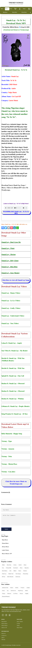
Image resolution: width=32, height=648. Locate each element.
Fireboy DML (8, 567)
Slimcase (9, 593)
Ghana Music (14, 12)
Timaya (3, 593)
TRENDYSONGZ (16, 3)
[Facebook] (2, 615)
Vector (3, 590)
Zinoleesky (18, 576)
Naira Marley (4, 570)
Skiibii (26, 590)
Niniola (16, 587)
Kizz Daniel (15, 567)
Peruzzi (21, 593)
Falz (3, 567)
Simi (10, 570)
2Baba (3, 564)
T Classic (22, 587)
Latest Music (13, 100)
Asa (8, 590)
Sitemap (3, 639)
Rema (21, 567)
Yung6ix (26, 593)
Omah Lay (15, 76)
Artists (18, 625)
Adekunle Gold (5, 587)
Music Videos (20, 621)
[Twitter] (6, 615)
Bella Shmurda (10, 576)
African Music (24, 12)
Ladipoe (28, 587)
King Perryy (20, 590)
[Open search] (30, 12)
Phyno (20, 570)
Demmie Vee (13, 590)
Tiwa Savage (18, 573)
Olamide (25, 570)
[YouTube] (9, 615)
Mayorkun (27, 567)
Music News (19, 627)
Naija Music (5, 12)
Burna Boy (9, 564)
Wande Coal (11, 573)
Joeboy (14, 564)
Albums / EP (4, 627)
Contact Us (3, 635)
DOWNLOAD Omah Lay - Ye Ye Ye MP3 (17, 212)
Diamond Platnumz (6, 596)
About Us (3, 633)
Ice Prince (15, 593)
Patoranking (25, 573)
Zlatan (25, 564)
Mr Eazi (3, 576)
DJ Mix (18, 623)
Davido (20, 564)
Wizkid (15, 570)
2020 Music (13, 84)
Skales (11, 587)
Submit (6, 529)
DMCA (2, 637)
